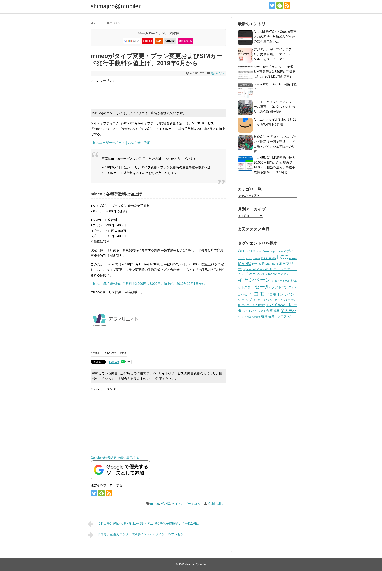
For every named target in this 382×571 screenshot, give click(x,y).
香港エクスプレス (280, 316)
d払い (249, 258)
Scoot (275, 264)
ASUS (280, 251)
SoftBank (170, 41)
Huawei (256, 258)
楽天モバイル (185, 41)
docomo (147, 41)
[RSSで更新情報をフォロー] (287, 5)
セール (262, 287)
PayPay (256, 263)
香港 (264, 316)
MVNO (165, 503)
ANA (259, 251)
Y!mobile (271, 274)
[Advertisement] (162, 92)
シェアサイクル (281, 280)
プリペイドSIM (255, 305)
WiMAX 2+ (257, 274)
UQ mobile (249, 269)
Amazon (247, 250)
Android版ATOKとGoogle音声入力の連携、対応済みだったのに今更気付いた (275, 36)
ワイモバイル (251, 310)
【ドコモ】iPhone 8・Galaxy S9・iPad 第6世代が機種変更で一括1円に (148, 523)
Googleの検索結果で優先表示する (115, 457)
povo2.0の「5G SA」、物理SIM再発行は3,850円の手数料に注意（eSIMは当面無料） (275, 71)
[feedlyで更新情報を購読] (279, 5)
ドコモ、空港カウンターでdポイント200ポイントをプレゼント (142, 534)
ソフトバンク (281, 287)
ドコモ (256, 294)
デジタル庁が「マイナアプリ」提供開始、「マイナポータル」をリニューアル (274, 54)
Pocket (114, 362)
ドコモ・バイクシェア (265, 300)
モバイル (217, 73)
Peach (266, 263)
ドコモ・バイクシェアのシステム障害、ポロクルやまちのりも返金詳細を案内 (274, 106)
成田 (276, 310)
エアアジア (284, 274)
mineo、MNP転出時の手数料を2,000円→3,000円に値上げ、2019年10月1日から (148, 283)
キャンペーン (254, 280)
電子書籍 (256, 316)
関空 (249, 316)
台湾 (269, 310)
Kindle (272, 258)
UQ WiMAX (261, 269)
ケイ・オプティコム (186, 503)
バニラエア (284, 300)
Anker (266, 251)
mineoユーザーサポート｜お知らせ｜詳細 (120, 142)
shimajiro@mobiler (116, 6)
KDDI (158, 41)
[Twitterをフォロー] (272, 5)
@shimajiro (216, 503)
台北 (263, 311)
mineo (154, 503)
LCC (282, 257)
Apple (273, 251)
